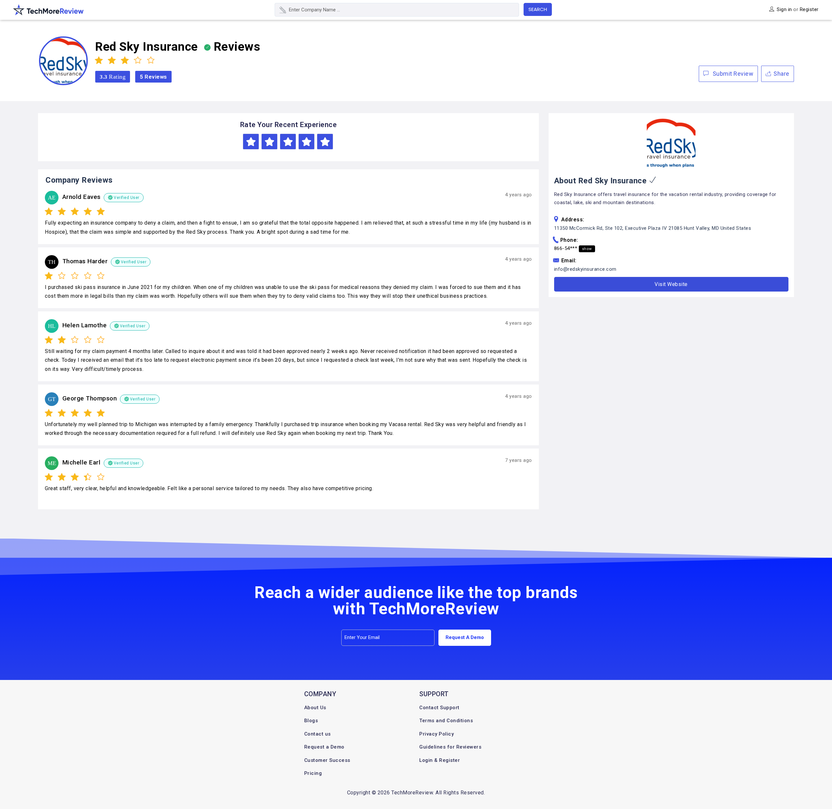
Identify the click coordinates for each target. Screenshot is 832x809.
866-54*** (573, 248)
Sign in (784, 9)
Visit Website (671, 284)
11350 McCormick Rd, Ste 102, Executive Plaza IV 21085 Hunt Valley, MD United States (652, 228)
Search (537, 9)
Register (809, 9)
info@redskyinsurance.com (585, 269)
